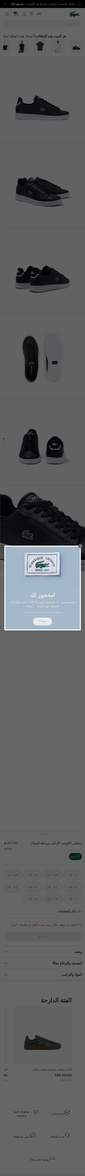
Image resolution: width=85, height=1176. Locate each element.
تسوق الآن (42, 621)
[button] (80, 546)
